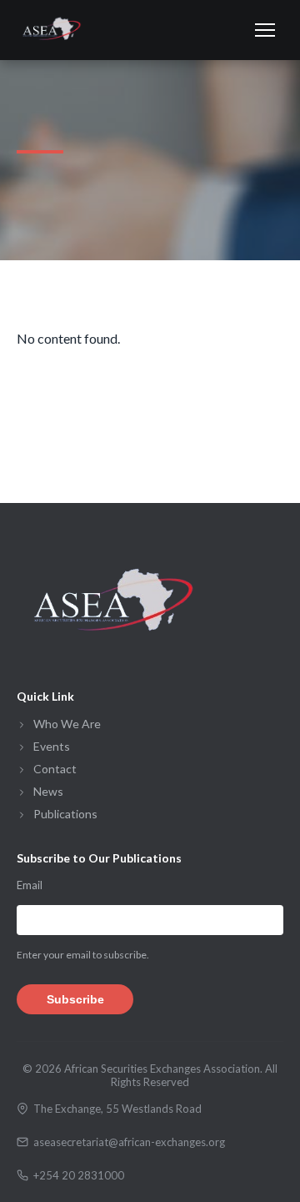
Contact (55, 769)
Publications (65, 814)
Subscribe (75, 999)
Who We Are (67, 724)
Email (29, 885)
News (48, 791)
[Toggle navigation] (265, 30)
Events (51, 746)
